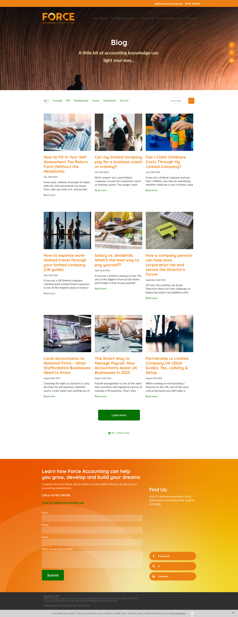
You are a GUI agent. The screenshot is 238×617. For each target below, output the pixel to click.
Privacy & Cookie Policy (68, 605)
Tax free (124, 100)
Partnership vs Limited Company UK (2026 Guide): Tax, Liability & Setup (167, 365)
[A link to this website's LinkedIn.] (231, 60)
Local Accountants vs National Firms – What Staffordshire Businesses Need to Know (67, 365)
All (45, 100)
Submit (53, 575)
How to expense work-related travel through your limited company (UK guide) (65, 262)
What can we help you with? (57, 549)
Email (45, 537)
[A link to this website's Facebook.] (231, 45)
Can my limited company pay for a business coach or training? (118, 161)
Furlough (57, 100)
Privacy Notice (50, 605)
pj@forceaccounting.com (169, 3)
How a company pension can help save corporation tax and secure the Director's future (169, 264)
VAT (68, 100)
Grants (95, 100)
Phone (45, 525)
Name (45, 513)
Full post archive (123, 433)
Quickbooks (109, 100)
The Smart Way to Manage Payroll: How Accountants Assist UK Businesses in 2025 (116, 365)
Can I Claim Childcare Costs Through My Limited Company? (166, 161)
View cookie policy (178, 613)
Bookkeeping (81, 100)
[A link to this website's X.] (231, 52)
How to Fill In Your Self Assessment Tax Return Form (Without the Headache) (66, 164)
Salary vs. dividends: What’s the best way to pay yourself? (117, 259)
